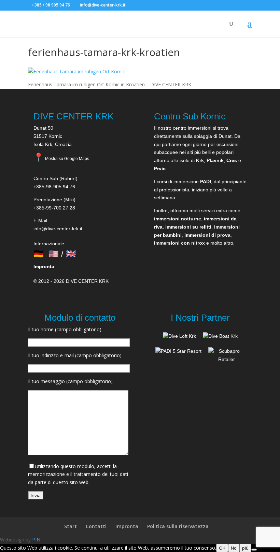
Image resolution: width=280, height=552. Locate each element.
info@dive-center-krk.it (57, 228)
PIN (36, 539)
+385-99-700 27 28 (54, 207)
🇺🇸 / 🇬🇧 (62, 253)
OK (222, 548)
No (234, 548)
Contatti (96, 526)
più (245, 548)
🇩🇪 (38, 253)
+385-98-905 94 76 (54, 186)
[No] (254, 550)
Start (70, 526)
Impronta (43, 266)
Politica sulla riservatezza (178, 526)
